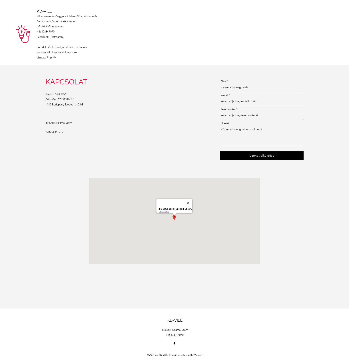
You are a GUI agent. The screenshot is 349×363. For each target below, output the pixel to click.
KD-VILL (44, 11)
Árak (51, 47)
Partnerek (81, 47)
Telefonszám (228, 109)
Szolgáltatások (64, 47)
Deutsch (41, 57)
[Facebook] (174, 343)
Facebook (43, 36)
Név (223, 81)
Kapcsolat (58, 52)
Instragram (57, 36)
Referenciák (44, 52)
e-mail (224, 95)
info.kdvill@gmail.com (50, 26)
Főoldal (41, 47)
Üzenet (225, 123)
